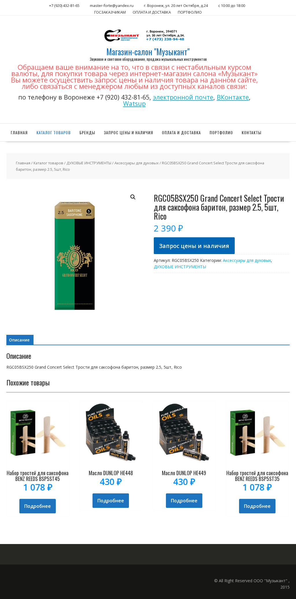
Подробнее (37, 506)
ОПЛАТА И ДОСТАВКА (152, 12)
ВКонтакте (233, 97)
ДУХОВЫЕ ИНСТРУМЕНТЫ (88, 163)
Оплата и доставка (181, 132)
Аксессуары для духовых (136, 163)
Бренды (87, 132)
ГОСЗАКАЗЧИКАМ (110, 12)
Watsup (134, 103)
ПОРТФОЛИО (190, 12)
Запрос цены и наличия (128, 132)
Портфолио (221, 132)
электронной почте (183, 97)
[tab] (19, 340)
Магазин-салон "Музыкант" (148, 52)
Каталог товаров (53, 132)
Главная (19, 132)
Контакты (251, 132)
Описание (19, 340)
